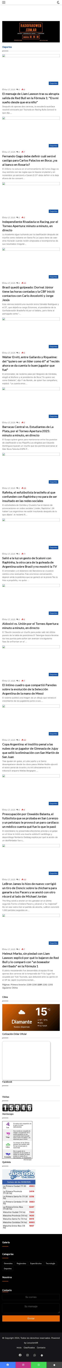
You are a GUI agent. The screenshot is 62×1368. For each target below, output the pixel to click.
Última (15, 988)
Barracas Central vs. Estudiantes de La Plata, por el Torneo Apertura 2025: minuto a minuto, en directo (27, 431)
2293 (50, 984)
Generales (8, 1263)
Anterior (22, 984)
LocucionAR (32, 1343)
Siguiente (6, 988)
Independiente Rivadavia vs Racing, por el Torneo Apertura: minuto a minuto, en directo (30, 226)
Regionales (21, 1263)
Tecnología (50, 1263)
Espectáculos (36, 1263)
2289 (29, 984)
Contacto (7, 1290)
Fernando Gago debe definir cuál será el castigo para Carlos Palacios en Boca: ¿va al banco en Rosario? (29, 160)
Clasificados (29, 1347)
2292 (45, 984)
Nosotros (7, 1277)
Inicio (19, 1347)
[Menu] (3, 3)
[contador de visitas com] (17, 1111)
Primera (14, 984)
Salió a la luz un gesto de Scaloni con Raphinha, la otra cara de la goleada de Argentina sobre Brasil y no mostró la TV (29, 562)
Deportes (8, 1268)
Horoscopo (27, 1159)
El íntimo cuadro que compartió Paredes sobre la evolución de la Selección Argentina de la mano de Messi (29, 689)
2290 (34, 984)
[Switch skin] (58, 3)
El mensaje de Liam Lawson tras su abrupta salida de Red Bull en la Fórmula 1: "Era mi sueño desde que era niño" (30, 98)
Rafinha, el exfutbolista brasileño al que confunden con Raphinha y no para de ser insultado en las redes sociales (29, 496)
